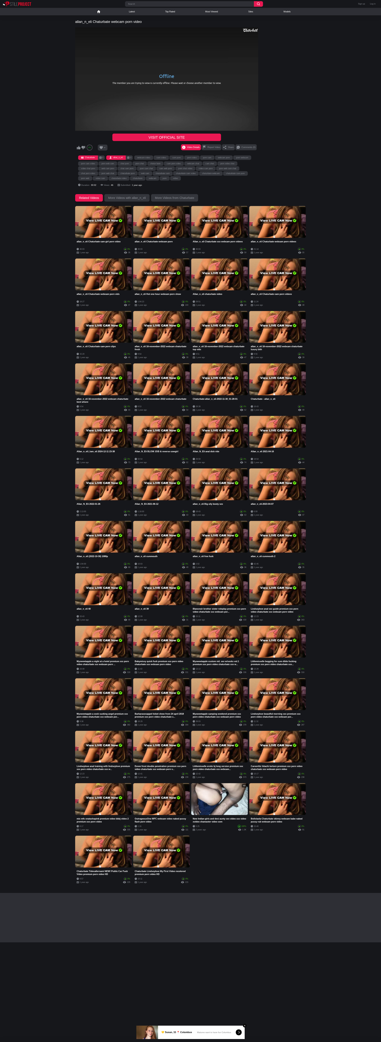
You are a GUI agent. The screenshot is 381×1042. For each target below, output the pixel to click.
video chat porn (88, 168)
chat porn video (88, 173)
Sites (250, 11)
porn (165, 178)
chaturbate (137, 178)
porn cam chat (146, 168)
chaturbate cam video (186, 173)
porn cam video (88, 163)
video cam (100, 178)
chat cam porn (127, 168)
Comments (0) (248, 147)
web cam (145, 173)
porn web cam (108, 163)
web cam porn (108, 168)
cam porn (176, 157)
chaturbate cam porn (235, 173)
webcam (152, 178)
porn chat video (185, 168)
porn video (192, 157)
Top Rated (170, 11)
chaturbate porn (128, 173)
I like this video (79, 147)
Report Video (213, 147)
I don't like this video (83, 147)
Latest (132, 11)
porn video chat (227, 163)
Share (231, 147)
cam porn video (174, 163)
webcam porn (224, 157)
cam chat (210, 163)
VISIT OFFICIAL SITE (167, 137)
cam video (161, 157)
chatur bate (155, 163)
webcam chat (193, 163)
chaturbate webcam (211, 173)
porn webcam (242, 157)
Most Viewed (211, 11)
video (175, 178)
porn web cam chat (227, 168)
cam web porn (165, 168)
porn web (85, 178)
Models (287, 11)
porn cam (207, 157)
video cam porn (206, 168)
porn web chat (108, 173)
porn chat (139, 163)
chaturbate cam (163, 173)
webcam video (143, 157)
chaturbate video (119, 178)
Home (99, 11)
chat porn (125, 163)
